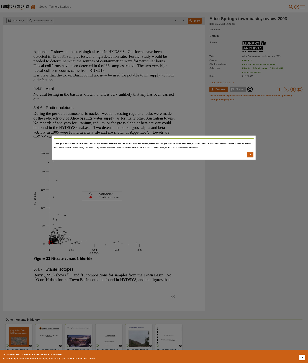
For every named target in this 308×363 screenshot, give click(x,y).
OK (250, 154)
